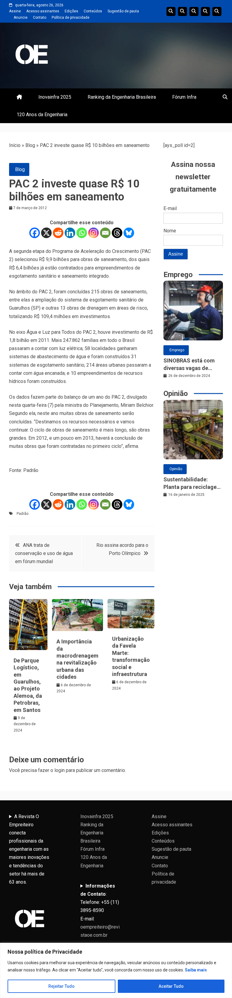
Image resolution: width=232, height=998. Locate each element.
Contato (39, 17)
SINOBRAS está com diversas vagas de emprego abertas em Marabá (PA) (189, 364)
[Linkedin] (70, 233)
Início (15, 145)
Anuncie (20, 17)
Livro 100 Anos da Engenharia (216, 11)
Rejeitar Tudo (61, 986)
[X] (46, 233)
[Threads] (117, 233)
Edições (71, 11)
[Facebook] (34, 233)
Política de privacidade (70, 17)
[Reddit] (58, 233)
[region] (116, 970)
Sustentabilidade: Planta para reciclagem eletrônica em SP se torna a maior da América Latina (192, 483)
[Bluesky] (129, 233)
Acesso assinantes (42, 11)
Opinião (175, 469)
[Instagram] (93, 233)
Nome (169, 231)
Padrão (22, 514)
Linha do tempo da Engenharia (182, 11)
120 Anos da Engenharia (42, 114)
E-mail (170, 208)
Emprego (176, 350)
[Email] (105, 233)
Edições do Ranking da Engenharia (193, 11)
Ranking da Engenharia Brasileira (122, 97)
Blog (30, 145)
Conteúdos (93, 11)
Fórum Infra (184, 97)
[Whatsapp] (81, 233)
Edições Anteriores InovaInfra (205, 11)
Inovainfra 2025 (54, 97)
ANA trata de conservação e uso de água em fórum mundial (44, 553)
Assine (15, 11)
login (59, 770)
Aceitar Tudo (171, 986)
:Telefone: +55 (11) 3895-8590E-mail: (100, 910)
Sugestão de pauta (123, 11)
